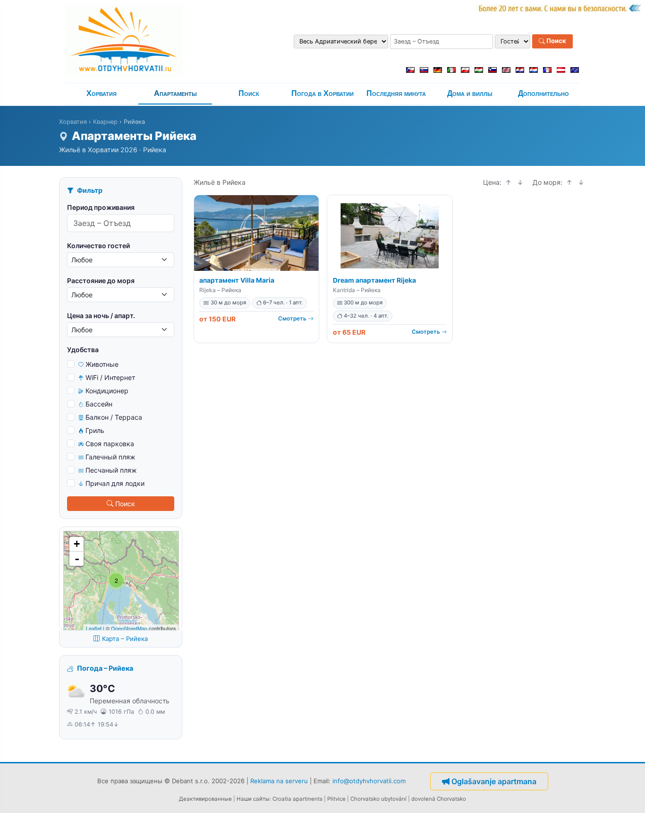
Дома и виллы (469, 93)
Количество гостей (98, 246)
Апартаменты (175, 93)
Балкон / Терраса (113, 417)
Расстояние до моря (101, 281)
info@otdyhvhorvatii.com (369, 780)
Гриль (94, 430)
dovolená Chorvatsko (438, 799)
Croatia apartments (297, 799)
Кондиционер (106, 391)
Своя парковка (109, 444)
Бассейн (98, 404)
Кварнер (105, 121)
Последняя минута (396, 93)
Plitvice (336, 799)
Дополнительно (543, 93)
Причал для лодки (114, 483)
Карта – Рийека (125, 638)
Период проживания (101, 207)
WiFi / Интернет (110, 377)
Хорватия (101, 93)
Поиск (555, 41)
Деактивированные (205, 799)
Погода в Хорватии (322, 93)
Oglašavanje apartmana (493, 781)
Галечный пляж (110, 457)
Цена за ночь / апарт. (101, 315)
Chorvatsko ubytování (378, 799)
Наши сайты (253, 799)
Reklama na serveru (279, 780)
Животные (102, 364)
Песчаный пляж (111, 470)
